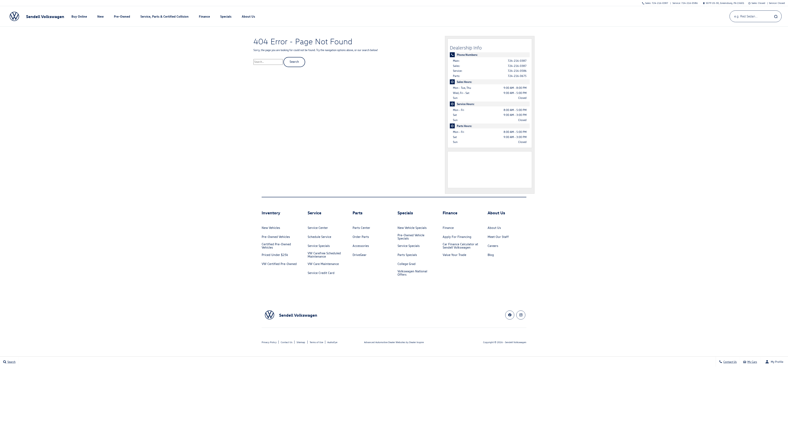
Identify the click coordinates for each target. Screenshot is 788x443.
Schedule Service (319, 237)
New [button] (101, 17)
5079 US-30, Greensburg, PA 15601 (725, 3)
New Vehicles (271, 228)
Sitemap (301, 342)
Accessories (361, 246)
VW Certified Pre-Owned (279, 264)
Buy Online (79, 16)
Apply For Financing (457, 237)
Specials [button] (225, 17)
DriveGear (360, 255)
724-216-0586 (517, 70)
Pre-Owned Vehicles (276, 237)
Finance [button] (204, 17)
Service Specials (319, 246)
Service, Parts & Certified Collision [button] (164, 17)
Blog (491, 255)
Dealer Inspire (416, 342)
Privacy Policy (269, 342)
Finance (448, 228)
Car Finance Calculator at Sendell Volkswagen (460, 245)
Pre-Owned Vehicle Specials (410, 236)
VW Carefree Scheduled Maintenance (324, 254)
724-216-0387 (517, 60)
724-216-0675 (517, 76)
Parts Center (361, 228)
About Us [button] (248, 17)
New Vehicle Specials (412, 228)
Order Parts (361, 237)
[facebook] (509, 315)
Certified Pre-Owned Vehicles (276, 245)
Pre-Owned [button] (122, 17)
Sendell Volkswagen (515, 342)
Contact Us (286, 342)
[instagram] (520, 315)
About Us (494, 228)
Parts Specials (407, 255)
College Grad (406, 264)
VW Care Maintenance (323, 264)
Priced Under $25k (275, 255)
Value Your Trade (454, 255)
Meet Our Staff (498, 237)
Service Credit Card (321, 273)
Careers (493, 246)
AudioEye (332, 342)
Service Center (318, 228)
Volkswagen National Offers (412, 272)
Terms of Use (316, 342)
